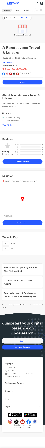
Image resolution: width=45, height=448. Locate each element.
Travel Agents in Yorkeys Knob (17, 305)
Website (27, 74)
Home (3, 305)
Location (26, 10)
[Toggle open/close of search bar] (37, 3)
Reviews (16, 10)
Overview (6, 10)
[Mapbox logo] (8, 216)
